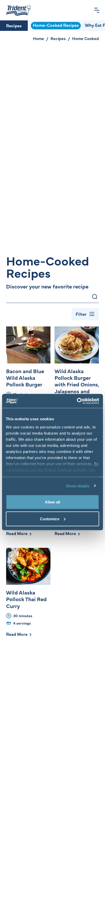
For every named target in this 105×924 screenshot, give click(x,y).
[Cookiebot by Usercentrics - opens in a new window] (77, 401)
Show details (77, 486)
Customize (49, 518)
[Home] (18, 10)
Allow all (52, 502)
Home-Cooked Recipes (56, 25)
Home (38, 38)
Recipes (14, 25)
